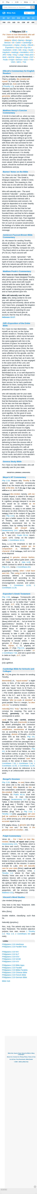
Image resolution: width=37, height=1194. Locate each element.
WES (19, 62)
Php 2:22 (10, 516)
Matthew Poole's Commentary (17, 271)
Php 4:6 (30, 737)
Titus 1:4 (10, 934)
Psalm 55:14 (22, 535)
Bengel (29, 40)
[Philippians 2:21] (34, 535)
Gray (25, 50)
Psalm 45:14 (19, 795)
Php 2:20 (6, 481)
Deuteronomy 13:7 (19, 799)
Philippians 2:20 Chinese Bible (14, 972)
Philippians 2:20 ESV (10, 957)
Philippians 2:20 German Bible (14, 977)
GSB (15, 50)
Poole (5, 60)
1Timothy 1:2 (8, 86)
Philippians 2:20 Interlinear (13, 944)
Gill (19, 50)
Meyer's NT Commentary (14, 477)
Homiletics (24, 52)
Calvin (18, 43)
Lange (21, 55)
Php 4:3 (20, 648)
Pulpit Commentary (12, 836)
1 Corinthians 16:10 (16, 540)
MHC (4, 57)
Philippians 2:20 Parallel (12, 968)
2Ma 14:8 (26, 562)
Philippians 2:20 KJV (10, 961)
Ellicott (30, 45)
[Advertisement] (21, 1023)
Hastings (14, 52)
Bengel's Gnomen (11, 779)
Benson (7, 43)
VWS (13, 62)
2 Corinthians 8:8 (23, 567)
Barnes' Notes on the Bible (15, 172)
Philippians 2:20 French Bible (14, 975)
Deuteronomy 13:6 (9, 530)
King (15, 55)
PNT (32, 57)
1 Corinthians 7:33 (9, 653)
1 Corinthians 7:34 (25, 763)
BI (13, 43)
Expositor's (9, 48)
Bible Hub (6, 981)
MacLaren (29, 55)
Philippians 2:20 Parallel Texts (14, 947)
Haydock (6, 52)
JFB (4, 55)
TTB (31, 60)
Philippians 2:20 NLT (10, 954)
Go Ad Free (4, 1189)
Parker (25, 57)
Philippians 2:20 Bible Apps (13, 965)
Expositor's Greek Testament (16, 594)
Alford (14, 40)
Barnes (21, 40)
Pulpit (11, 60)
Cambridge (27, 43)
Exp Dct (19, 48)
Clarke (17, 45)
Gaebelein (7, 50)
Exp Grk (27, 48)
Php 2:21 (5, 567)
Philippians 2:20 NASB (11, 959)
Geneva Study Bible (12, 461)
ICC (32, 52)
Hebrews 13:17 (8, 317)
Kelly (9, 55)
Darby (23, 45)
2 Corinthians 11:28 (26, 766)
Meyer (18, 57)
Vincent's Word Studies (14, 897)
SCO (26, 60)
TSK (24, 62)
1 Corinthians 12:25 (20, 585)
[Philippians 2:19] (2, 535)
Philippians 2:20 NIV (10, 952)
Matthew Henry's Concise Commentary (15, 111)
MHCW (11, 57)
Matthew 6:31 (7, 893)
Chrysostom (8, 45)
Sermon (19, 60)
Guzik (30, 50)
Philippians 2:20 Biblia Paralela (14, 970)
